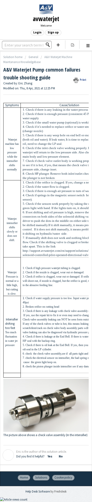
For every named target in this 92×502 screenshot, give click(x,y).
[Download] (37, 252)
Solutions (41, 477)
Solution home (13, 57)
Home (24, 477)
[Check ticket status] (72, 44)
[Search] (49, 44)
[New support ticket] (58, 44)
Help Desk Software (37, 491)
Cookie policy (63, 477)
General (33, 57)
